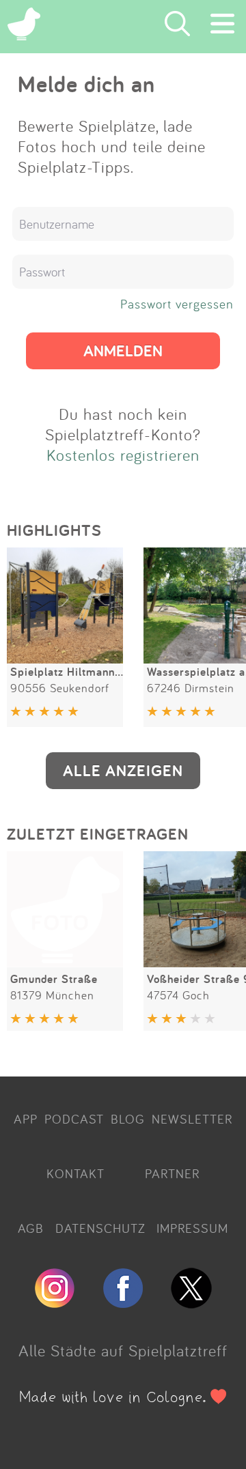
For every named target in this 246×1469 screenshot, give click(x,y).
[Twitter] (191, 1302)
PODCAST (74, 1119)
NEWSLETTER (192, 1119)
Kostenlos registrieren (123, 454)
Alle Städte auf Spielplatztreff (123, 1350)
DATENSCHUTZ (100, 1228)
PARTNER (172, 1173)
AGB (31, 1228)
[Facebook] (123, 1302)
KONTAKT (75, 1173)
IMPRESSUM (192, 1228)
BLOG (128, 1119)
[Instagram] (54, 1302)
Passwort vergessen (177, 304)
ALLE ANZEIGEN (123, 770)
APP (26, 1119)
